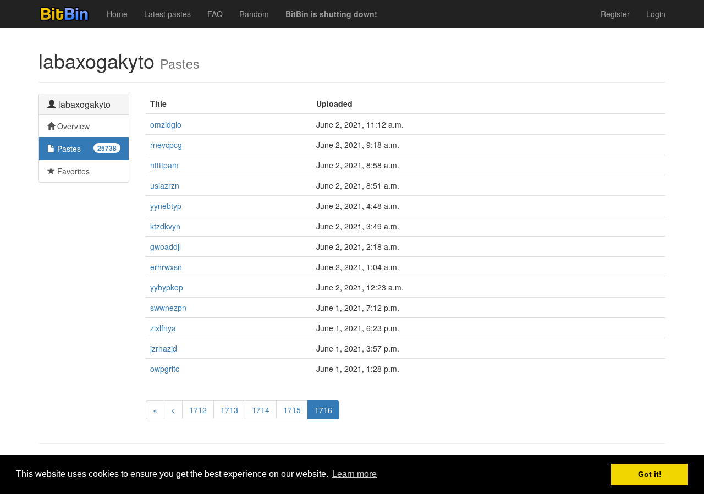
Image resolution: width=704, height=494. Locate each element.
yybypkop (166, 287)
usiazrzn (164, 185)
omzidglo (166, 124)
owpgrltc (164, 368)
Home (117, 13)
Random (254, 13)
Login (656, 13)
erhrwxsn (166, 266)
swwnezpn (168, 307)
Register (615, 13)
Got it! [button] (650, 474)
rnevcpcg (166, 144)
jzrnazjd (163, 348)
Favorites (72, 171)
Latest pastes (167, 13)
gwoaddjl (165, 246)
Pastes (86, 148)
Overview (72, 125)
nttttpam (164, 165)
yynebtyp (166, 205)
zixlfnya (163, 327)
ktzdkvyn (165, 226)
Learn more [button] (354, 474)
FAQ (215, 13)
